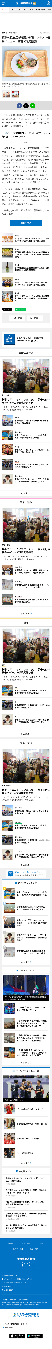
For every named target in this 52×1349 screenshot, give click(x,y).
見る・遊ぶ (23, 9)
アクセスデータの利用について (15, 1283)
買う (31, 9)
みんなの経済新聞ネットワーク (26, 1315)
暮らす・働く (40, 9)
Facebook (22, 1265)
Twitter (29, 1265)
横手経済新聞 (24, 3)
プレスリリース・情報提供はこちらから (18, 1279)
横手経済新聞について (12, 1275)
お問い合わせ (8, 1286)
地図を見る (26, 223)
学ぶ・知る (13, 33)
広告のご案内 (8, 1290)
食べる (13, 9)
